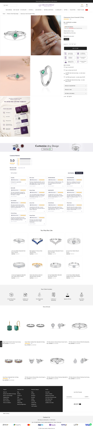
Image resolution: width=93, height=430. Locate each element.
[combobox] (14, 173)
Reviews (18, 393)
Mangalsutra (33, 404)
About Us (5, 392)
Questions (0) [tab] (21, 167)
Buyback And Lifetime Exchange (9, 393)
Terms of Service (6, 400)
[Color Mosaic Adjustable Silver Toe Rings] (13, 361)
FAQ (18, 397)
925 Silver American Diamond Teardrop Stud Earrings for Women (79, 377)
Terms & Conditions (7, 402)
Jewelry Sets (33, 402)
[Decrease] (70, 44)
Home (4, 13)
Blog (18, 392)
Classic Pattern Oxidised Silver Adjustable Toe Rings (35, 341)
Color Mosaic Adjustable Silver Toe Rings (10, 377)
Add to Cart (75, 48)
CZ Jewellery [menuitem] (58, 9)
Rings (32, 392)
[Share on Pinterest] (70, 96)
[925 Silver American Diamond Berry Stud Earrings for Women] (35, 361)
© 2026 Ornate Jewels (42, 428)
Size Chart (71, 36)
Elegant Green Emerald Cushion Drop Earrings (12, 341)
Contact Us (19, 395)
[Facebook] (74, 404)
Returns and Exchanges (7, 395)
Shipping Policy (6, 397)
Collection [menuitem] (72, 9)
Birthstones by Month (49, 395)
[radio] (66, 39)
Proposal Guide (48, 400)
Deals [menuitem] (86, 10)
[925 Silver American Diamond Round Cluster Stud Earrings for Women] (57, 325)
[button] (67, 19)
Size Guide (47, 392)
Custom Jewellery (48, 393)
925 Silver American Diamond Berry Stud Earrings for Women (35, 377)
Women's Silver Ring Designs (13, 13)
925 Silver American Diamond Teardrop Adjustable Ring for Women (57, 377)
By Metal (31, 9)
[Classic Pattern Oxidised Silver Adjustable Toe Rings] (35, 325)
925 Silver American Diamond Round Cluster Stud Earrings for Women (57, 341)
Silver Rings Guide (48, 399)
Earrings (32, 393)
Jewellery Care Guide (49, 402)
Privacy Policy (20, 399)
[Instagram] (76, 404)
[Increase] (75, 44)
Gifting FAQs (19, 402)
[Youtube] (80, 404)
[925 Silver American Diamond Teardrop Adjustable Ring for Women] (57, 361)
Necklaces (33, 395)
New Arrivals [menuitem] (9, 9)
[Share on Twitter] (69, 96)
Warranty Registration (21, 404)
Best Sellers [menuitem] (16, 9)
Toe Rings (33, 400)
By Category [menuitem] (23, 9)
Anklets (32, 399)
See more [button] (43, 184)
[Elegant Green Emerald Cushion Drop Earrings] (13, 325)
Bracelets (33, 397)
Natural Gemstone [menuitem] (48, 9)
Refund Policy (6, 399)
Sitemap (18, 400)
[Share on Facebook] (67, 96)
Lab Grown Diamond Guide (50, 397)
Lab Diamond (38, 9)
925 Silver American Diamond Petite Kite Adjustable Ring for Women (79, 341)
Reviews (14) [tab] (13, 167)
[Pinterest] (77, 404)
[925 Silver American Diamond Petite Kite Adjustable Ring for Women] (79, 325)
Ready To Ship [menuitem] (81, 9)
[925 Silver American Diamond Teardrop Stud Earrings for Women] (79, 361)
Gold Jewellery (34, 406)
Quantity (66, 44)
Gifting (66, 9)
